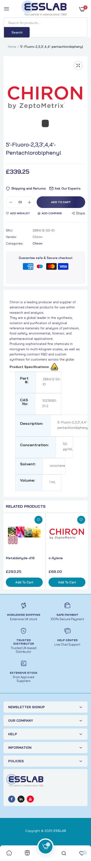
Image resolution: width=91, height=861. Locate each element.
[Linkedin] (21, 799)
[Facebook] (11, 799)
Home (12, 46)
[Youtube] (30, 799)
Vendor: (11, 237)
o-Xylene (56, 558)
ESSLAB (59, 831)
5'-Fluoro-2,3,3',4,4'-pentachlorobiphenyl (33, 148)
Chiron (37, 243)
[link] (38, 520)
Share (80, 213)
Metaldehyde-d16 (20, 558)
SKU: (9, 230)
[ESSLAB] (44, 9)
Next (83, 551)
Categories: (14, 243)
